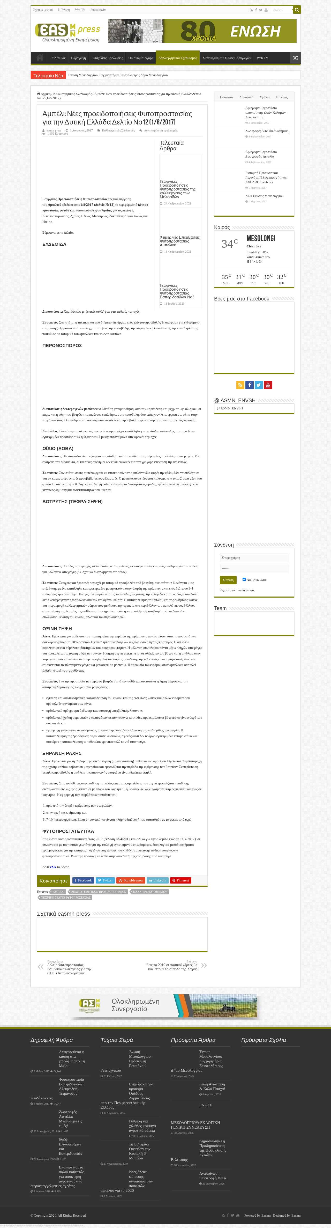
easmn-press (54, 130)
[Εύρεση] (297, 10)
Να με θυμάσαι (256, 580)
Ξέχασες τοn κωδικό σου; (237, 590)
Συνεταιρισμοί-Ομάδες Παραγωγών (227, 58)
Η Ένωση (64, 10)
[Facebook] (256, 10)
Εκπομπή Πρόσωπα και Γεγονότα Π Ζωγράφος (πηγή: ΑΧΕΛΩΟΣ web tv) (266, 177)
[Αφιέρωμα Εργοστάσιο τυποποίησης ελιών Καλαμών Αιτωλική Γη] (230, 114)
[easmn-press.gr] (68, 32)
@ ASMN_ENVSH (234, 400)
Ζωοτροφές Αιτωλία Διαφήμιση (267, 131)
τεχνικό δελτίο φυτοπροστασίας (66, 897)
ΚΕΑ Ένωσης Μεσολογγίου (264, 196)
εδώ (53, 867)
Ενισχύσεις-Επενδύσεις (107, 58)
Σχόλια (265, 97)
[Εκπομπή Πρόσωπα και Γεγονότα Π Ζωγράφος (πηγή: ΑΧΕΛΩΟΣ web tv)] (230, 179)
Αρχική (40, 57)
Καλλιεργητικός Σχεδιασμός (178, 58)
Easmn (266, 1215)
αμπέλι (58, 891)
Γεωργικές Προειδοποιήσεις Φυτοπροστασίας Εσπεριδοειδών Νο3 (177, 291)
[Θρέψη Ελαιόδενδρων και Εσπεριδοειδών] (43, 1146)
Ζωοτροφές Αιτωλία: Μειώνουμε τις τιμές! (70, 1118)
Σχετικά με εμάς (43, 10)
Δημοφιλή (246, 97)
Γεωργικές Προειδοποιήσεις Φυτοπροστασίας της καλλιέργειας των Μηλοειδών (177, 189)
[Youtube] (266, 10)
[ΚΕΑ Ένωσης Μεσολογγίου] (230, 202)
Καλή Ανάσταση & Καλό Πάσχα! (212, 1086)
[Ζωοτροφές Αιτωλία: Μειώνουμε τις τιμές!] (43, 1118)
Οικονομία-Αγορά (141, 58)
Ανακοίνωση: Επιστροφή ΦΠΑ (212, 1175)
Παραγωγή (78, 58)
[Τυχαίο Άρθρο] (295, 58)
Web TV (80, 10)
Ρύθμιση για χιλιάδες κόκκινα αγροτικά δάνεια (142, 1126)
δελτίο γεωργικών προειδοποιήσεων (98, 891)
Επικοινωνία (98, 10)
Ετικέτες (282, 97)
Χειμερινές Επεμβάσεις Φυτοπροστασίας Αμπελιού (180, 241)
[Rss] (251, 10)
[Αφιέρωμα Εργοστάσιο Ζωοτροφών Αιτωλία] (230, 158)
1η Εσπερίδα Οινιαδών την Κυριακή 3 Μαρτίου (140, 1151)
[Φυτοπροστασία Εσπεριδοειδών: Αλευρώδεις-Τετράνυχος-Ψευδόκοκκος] (43, 1086)
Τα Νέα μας (57, 58)
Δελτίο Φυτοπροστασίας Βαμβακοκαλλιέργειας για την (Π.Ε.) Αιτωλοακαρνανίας (69, 967)
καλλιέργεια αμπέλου (150, 891)
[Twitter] (261, 10)
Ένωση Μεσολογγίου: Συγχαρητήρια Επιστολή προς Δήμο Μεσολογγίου (118, 75)
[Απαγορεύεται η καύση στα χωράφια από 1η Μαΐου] (43, 1058)
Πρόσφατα (226, 97)
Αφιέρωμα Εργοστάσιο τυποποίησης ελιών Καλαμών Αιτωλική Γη (265, 112)
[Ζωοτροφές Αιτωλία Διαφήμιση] (230, 137)
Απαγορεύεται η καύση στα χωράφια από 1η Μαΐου (72, 1058)
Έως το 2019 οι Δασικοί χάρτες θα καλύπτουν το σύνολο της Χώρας (171, 965)
